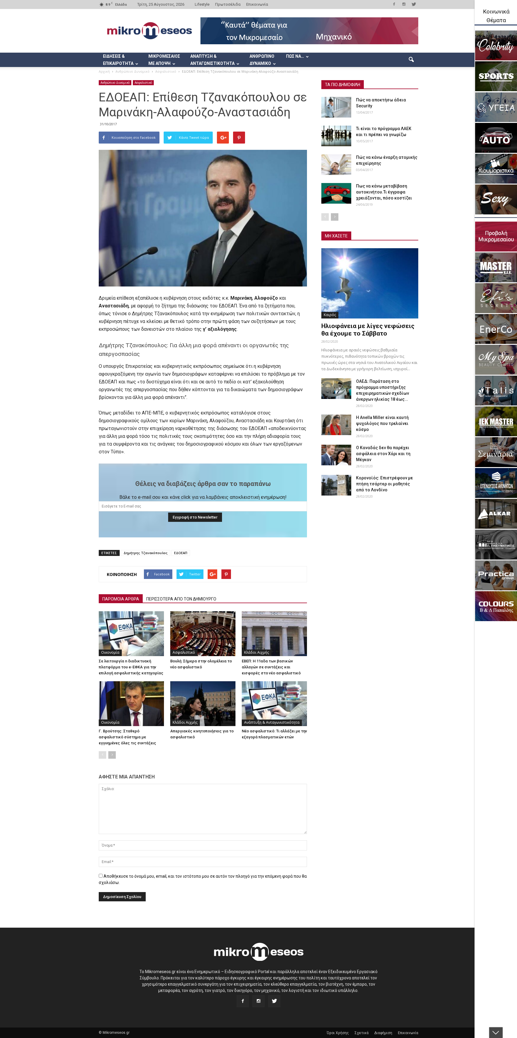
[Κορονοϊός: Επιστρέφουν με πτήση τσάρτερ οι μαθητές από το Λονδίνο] (336, 485)
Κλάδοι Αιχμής (256, 652)
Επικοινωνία (257, 4)
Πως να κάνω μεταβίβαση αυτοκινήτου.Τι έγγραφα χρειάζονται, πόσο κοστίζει (384, 192)
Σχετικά (362, 1033)
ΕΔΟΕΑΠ (180, 553)
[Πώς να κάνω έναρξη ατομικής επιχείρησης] (336, 164)
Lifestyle (202, 4)
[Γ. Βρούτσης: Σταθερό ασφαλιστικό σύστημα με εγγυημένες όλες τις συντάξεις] (131, 703)
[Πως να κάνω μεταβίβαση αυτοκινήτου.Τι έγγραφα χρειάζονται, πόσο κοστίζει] (336, 193)
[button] (411, 60)
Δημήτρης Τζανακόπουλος (146, 553)
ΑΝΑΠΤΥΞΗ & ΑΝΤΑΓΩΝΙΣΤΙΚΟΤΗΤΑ (212, 60)
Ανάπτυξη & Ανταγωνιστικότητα (271, 722)
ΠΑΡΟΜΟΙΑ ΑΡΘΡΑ (120, 599)
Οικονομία (110, 652)
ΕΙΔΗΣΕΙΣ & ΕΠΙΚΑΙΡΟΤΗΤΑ (118, 60)
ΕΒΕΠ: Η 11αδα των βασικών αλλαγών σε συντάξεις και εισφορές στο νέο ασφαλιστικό (271, 667)
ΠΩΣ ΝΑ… (295, 56)
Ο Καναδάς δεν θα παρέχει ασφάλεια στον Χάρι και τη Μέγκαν (383, 453)
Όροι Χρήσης (338, 1033)
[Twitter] (413, 4)
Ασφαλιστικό (143, 82)
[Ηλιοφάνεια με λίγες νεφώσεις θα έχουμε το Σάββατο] (369, 283)
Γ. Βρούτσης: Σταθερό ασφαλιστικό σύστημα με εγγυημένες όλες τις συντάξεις (127, 737)
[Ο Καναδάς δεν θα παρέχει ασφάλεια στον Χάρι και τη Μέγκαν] (336, 455)
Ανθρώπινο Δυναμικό (115, 82)
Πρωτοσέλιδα (228, 4)
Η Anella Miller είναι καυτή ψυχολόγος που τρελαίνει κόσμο (382, 423)
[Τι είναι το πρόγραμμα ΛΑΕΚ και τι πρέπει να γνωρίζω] (336, 136)
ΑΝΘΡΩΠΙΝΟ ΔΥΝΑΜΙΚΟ (262, 60)
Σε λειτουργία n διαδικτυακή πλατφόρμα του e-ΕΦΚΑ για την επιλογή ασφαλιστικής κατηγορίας (131, 667)
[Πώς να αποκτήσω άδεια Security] (336, 107)
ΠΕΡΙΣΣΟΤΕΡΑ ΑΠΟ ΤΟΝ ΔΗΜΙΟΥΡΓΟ (181, 599)
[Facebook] (394, 4)
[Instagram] (403, 4)
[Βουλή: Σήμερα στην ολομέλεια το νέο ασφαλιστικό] (202, 633)
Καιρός (330, 314)
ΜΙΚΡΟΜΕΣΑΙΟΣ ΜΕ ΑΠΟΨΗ (164, 60)
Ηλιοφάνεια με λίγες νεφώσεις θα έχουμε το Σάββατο (367, 329)
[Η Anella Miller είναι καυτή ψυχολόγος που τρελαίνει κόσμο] (336, 424)
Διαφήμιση (383, 1033)
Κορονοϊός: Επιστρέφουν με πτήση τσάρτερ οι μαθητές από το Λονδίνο (384, 483)
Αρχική (104, 71)
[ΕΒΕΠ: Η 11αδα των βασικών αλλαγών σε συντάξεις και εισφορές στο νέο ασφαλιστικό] (274, 633)
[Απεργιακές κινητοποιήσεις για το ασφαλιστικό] (202, 703)
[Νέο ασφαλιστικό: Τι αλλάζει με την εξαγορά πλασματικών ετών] (274, 703)
